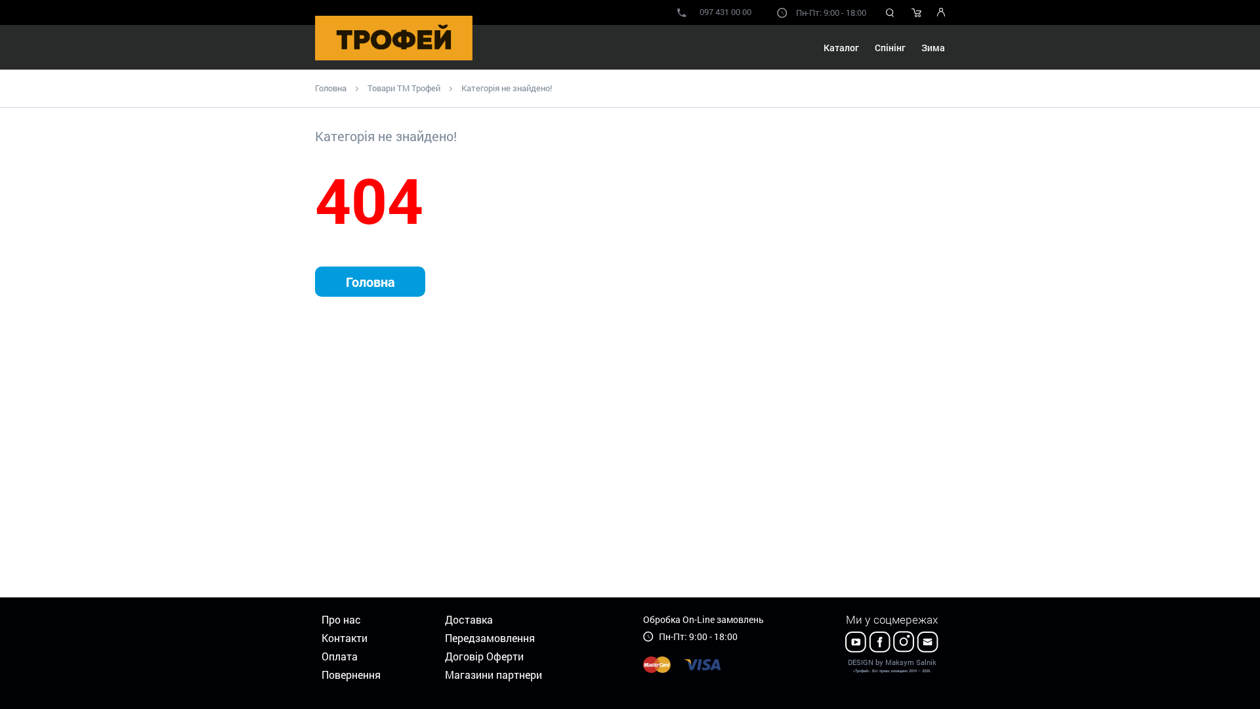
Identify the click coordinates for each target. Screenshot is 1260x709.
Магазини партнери (493, 674)
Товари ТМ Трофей (404, 88)
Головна (330, 88)
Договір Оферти (484, 656)
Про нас (341, 619)
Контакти (345, 638)
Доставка (469, 619)
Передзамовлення (490, 638)
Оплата (340, 656)
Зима (933, 47)
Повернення (351, 674)
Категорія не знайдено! (506, 88)
